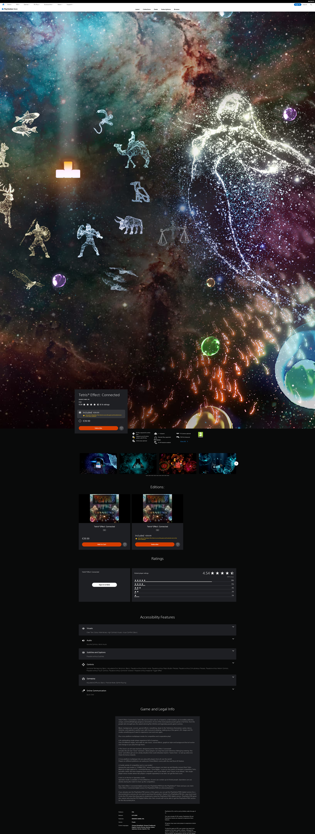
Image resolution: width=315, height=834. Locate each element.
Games (26, 4)
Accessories (48, 4)
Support (69, 4)
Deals (156, 9)
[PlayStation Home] (3, 4)
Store (9, 4)
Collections (147, 9)
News (59, 4)
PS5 (17, 4)
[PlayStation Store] (10, 9)
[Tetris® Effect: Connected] (98, 463)
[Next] (236, 463)
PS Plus (36, 4)
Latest (137, 9)
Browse (176, 9)
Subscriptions (166, 9)
